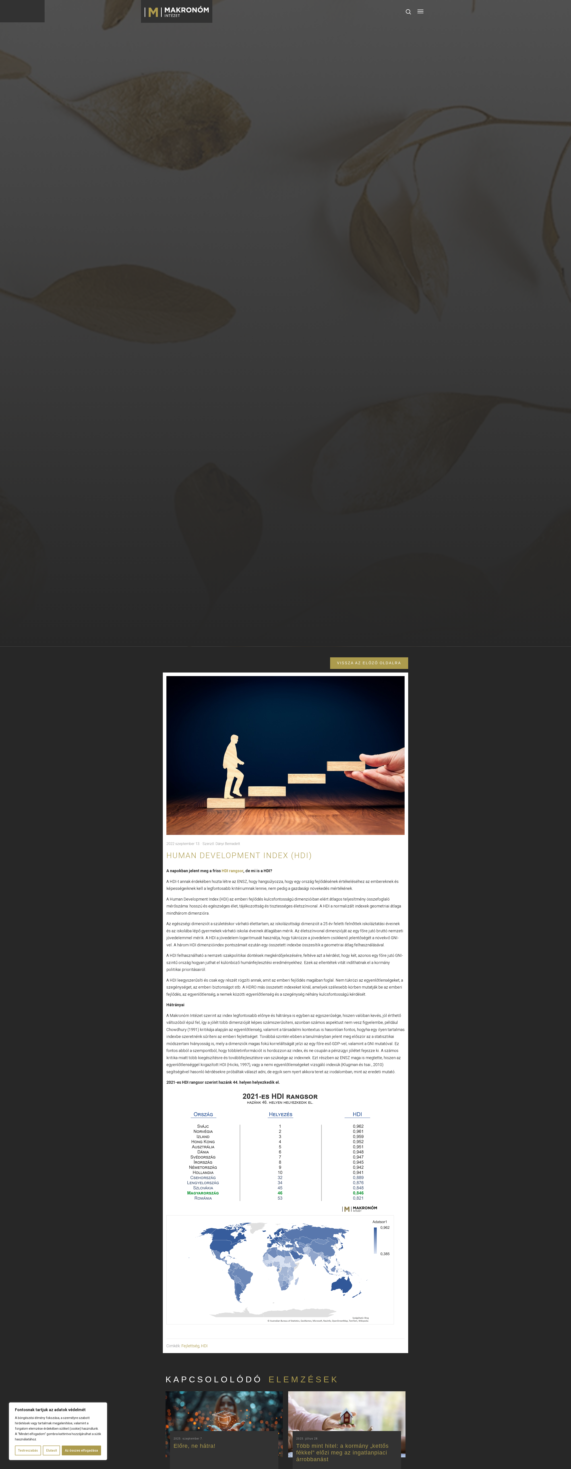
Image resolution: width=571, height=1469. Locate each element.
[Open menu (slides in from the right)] (420, 11)
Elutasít (51, 1450)
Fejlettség (190, 1345)
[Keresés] (408, 11)
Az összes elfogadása (81, 1450)
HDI (204, 1345)
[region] (58, 1431)
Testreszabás (28, 1450)
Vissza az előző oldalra (369, 663)
